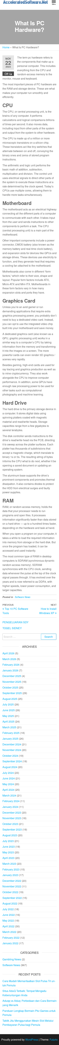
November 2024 (11, 750)
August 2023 (9, 835)
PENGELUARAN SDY (15, 622)
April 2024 (8, 790)
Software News (22, 597)
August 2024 (9, 767)
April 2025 (8, 721)
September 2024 (12, 761)
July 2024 (8, 773)
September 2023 (12, 829)
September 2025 (12, 693)
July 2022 (8, 909)
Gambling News (11, 959)
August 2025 (9, 699)
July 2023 (8, 841)
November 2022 (11, 886)
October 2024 (10, 756)
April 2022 (8, 926)
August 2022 (9, 903)
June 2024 (8, 778)
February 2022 (11, 937)
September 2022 (12, 898)
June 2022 (8, 915)
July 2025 (8, 704)
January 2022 (10, 943)
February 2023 (11, 869)
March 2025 (9, 727)
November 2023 (11, 818)
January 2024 (10, 807)
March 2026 (9, 659)
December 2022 (11, 881)
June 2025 (8, 710)
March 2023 (9, 864)
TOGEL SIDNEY (12, 628)
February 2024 (11, 801)
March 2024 (9, 795)
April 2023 (8, 858)
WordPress (31, 1039)
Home (6, 47)
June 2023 (8, 846)
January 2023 (10, 875)
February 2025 (11, 733)
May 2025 (8, 716)
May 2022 (8, 920)
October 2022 (10, 892)
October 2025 (10, 687)
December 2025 (11, 676)
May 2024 (8, 784)
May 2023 (8, 852)
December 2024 (11, 744)
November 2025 (11, 682)
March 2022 (9, 932)
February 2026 (11, 664)
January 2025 (10, 738)
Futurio (54, 1039)
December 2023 (11, 812)
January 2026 (10, 670)
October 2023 (10, 824)
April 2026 (8, 653)
